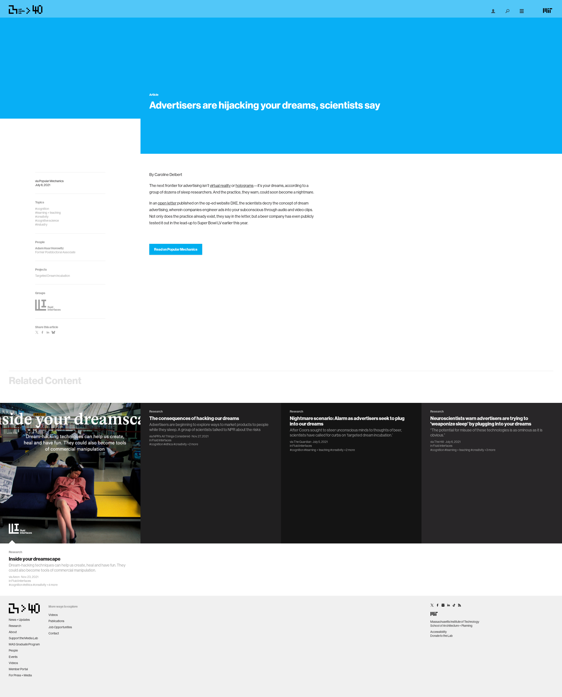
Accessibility (438, 632)
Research (15, 626)
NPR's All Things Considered (171, 436)
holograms (245, 185)
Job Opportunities (60, 627)
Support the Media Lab (23, 638)
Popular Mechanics (51, 181)
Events (13, 657)
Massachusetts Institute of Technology (454, 622)
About (13, 632)
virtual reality (220, 185)
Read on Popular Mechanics (175, 249)
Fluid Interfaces (21, 581)
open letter (167, 203)
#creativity (39, 585)
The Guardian (302, 442)
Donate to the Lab (441, 636)
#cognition (16, 585)
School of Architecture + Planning (451, 626)
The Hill (439, 442)
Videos (13, 663)
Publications (56, 621)
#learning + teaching (317, 450)
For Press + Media (20, 675)
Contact (54, 633)
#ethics (27, 585)
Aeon (16, 577)
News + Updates (19, 620)
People (13, 650)
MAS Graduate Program (24, 644)
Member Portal (18, 669)
